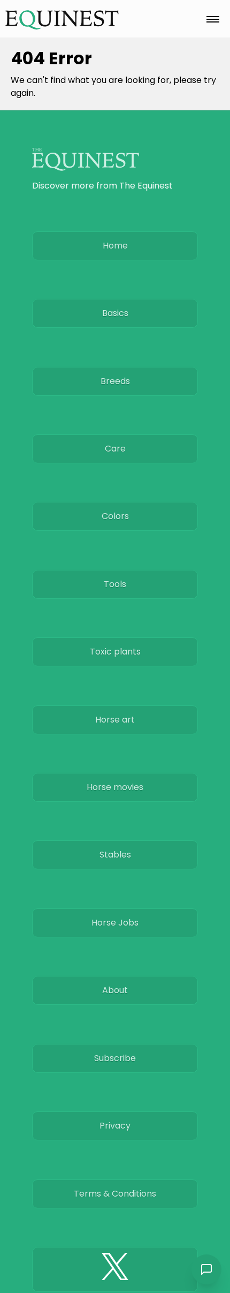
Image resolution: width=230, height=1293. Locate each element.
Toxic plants (115, 651)
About (115, 990)
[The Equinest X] (115, 1269)
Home (115, 245)
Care (115, 448)
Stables (115, 854)
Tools (115, 584)
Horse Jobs (115, 922)
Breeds (115, 381)
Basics (115, 313)
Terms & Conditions (115, 1193)
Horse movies (115, 787)
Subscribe (115, 1058)
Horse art (115, 719)
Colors (115, 516)
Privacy (115, 1125)
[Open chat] (206, 1269)
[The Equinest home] (62, 19)
